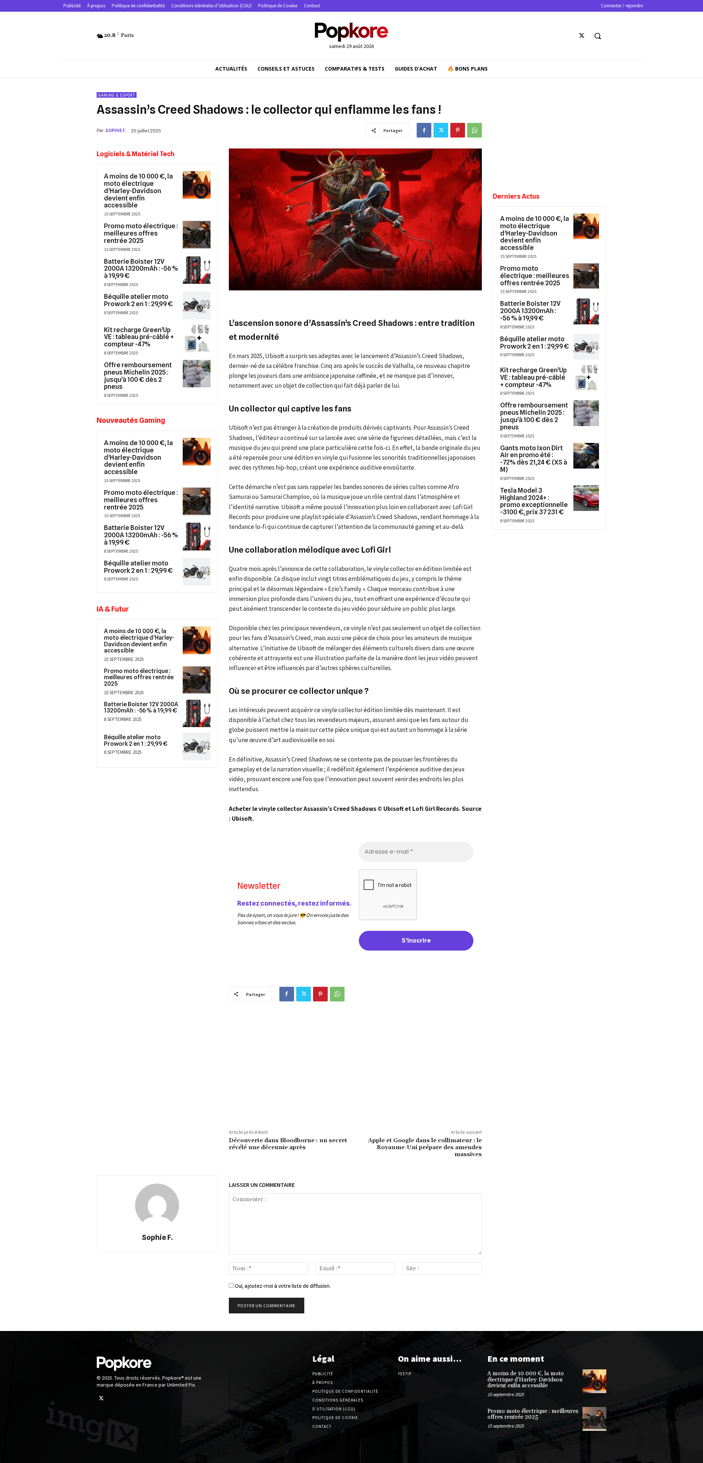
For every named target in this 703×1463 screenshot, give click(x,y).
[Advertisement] (355, 1063)
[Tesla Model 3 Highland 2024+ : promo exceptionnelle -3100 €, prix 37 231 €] (586, 498)
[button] (597, 36)
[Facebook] (424, 130)
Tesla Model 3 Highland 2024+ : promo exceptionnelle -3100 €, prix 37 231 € (534, 501)
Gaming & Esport (116, 95)
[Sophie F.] (157, 1205)
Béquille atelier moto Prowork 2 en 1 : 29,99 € (138, 300)
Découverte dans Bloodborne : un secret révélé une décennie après (288, 1144)
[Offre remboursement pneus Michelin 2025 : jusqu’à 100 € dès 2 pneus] (197, 374)
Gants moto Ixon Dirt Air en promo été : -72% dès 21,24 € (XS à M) (533, 458)
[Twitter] (582, 36)
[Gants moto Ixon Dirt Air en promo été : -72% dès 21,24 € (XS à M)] (586, 456)
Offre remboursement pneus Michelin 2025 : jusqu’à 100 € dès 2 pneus (138, 375)
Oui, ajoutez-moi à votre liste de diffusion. (282, 1286)
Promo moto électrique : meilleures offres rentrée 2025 (141, 233)
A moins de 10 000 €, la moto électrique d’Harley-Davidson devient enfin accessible (138, 190)
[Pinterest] (457, 130)
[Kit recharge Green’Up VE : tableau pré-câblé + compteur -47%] (197, 339)
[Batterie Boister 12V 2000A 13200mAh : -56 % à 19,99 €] (197, 270)
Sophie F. (115, 130)
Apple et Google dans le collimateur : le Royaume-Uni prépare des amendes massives (425, 1147)
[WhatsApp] (474, 130)
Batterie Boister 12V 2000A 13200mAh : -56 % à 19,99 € (141, 268)
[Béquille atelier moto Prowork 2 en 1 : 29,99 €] (197, 305)
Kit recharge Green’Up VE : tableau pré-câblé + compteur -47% (139, 337)
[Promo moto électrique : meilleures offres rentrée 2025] (197, 235)
